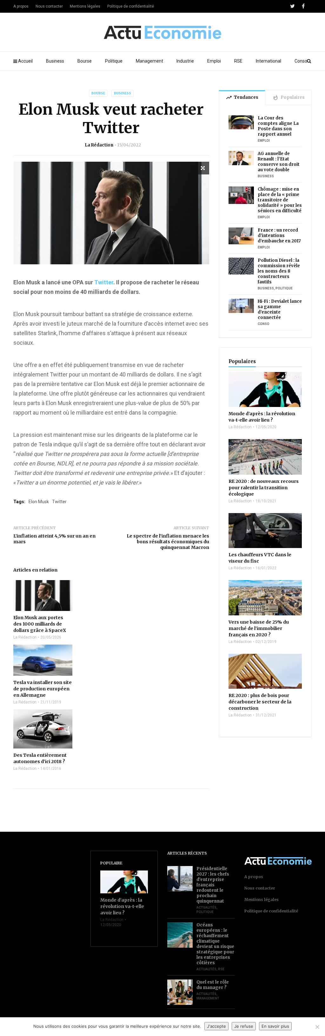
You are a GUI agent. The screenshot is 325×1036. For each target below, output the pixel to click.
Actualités (206, 907)
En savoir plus (275, 1026)
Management (149, 61)
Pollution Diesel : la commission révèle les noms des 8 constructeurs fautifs (279, 271)
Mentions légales (85, 6)
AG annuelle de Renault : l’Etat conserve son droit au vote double (279, 162)
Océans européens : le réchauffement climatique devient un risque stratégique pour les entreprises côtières (215, 943)
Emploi (214, 61)
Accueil (25, 61)
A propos (21, 6)
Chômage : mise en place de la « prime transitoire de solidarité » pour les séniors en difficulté (280, 199)
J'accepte (216, 1026)
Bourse (84, 61)
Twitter (103, 282)
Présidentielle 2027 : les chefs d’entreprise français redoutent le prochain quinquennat (212, 885)
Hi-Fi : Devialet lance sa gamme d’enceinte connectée (280, 309)
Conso (301, 61)
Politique (114, 61)
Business (55, 61)
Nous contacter (49, 6)
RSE (238, 61)
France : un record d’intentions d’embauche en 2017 (279, 235)
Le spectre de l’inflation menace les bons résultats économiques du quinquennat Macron (168, 541)
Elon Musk (39, 501)
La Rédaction (99, 145)
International (268, 61)
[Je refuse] (317, 1027)
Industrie (185, 61)
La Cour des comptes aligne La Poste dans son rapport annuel (278, 126)
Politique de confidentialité (130, 6)
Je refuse (243, 1026)
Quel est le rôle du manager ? (212, 984)
